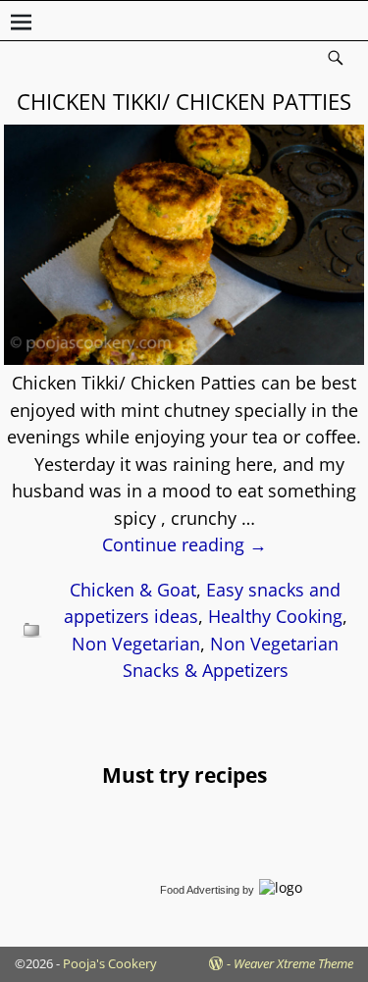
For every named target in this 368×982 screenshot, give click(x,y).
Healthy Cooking (275, 616)
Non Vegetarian (136, 643)
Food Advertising (199, 890)
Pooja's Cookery (110, 963)
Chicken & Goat (133, 589)
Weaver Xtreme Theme (293, 963)
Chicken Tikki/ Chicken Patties (184, 101)
